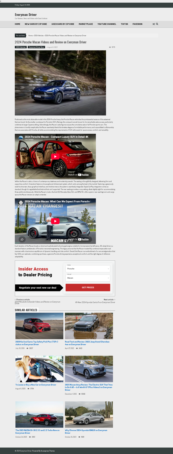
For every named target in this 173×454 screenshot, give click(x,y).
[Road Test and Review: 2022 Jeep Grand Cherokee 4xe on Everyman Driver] (89, 326)
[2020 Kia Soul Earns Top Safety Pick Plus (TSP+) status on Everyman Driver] (39, 326)
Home (17, 24)
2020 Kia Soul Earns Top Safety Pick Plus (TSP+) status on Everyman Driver (36, 343)
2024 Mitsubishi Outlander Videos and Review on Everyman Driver (37, 303)
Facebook (137, 24)
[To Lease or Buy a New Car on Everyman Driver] (39, 369)
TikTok (124, 24)
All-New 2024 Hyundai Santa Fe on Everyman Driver (95, 302)
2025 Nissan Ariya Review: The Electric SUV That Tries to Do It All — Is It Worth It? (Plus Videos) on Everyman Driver (89, 387)
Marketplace (86, 24)
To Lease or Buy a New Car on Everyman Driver (35, 384)
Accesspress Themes (48, 451)
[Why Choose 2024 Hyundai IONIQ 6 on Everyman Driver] (89, 414)
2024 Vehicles (38, 35)
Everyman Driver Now (36, 47)
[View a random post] (154, 24)
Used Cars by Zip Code (63, 24)
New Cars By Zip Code (36, 24)
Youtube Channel (107, 24)
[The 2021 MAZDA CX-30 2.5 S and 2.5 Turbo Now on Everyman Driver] (39, 414)
